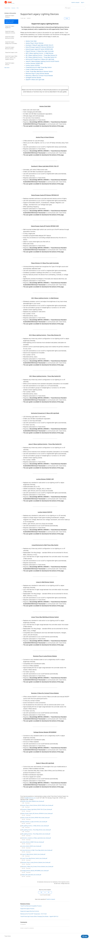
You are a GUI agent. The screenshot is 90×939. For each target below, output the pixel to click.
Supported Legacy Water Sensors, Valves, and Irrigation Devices (11, 57)
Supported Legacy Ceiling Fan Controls (10, 32)
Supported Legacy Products (9, 16)
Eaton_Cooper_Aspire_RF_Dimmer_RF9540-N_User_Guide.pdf (37, 813)
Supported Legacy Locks (11, 52)
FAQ (17, 8)
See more (6, 67)
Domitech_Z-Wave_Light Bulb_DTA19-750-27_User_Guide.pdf (37, 809)
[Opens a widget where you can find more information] (85, 936)
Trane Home (7, 8)
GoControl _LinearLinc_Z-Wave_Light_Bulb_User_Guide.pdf (36, 838)
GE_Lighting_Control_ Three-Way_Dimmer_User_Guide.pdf (36, 829)
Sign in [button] (82, 2)
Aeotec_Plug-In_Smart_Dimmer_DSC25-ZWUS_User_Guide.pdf (37, 805)
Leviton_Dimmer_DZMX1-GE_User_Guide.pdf (33, 842)
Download (27, 803)
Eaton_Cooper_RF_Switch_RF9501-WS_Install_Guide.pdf (36, 817)
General (13, 8)
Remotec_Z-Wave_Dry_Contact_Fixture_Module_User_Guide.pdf (37, 866)
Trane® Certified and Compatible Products (31, 906)
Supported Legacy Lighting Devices (9, 21)
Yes (41, 892)
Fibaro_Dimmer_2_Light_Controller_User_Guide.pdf (34, 821)
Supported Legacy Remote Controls (9, 47)
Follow (67, 18)
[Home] (9, 3)
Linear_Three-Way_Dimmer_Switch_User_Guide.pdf (34, 858)
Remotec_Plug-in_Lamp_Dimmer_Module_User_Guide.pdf (36, 862)
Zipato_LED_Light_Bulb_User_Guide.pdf (31, 874)
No (48, 892)
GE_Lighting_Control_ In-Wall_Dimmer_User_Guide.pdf (35, 825)
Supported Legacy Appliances (9, 26)
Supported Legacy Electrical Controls (9, 37)
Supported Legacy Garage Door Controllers (11, 42)
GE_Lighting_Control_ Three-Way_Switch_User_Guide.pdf (36, 834)
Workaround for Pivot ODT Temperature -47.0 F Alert (33, 914)
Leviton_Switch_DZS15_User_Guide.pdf (31, 846)
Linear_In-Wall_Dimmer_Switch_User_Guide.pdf (33, 854)
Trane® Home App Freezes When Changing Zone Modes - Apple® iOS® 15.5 (39, 916)
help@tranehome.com (30, 798)
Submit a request (75, 2)
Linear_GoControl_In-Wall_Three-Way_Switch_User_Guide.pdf (37, 850)
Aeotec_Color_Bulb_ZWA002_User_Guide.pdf (33, 801)
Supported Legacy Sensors (9, 63)
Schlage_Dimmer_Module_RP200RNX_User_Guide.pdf (35, 870)
